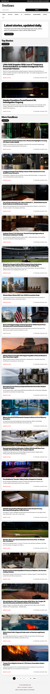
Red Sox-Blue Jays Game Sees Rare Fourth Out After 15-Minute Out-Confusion (24, 540)
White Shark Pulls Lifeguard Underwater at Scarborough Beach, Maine (24, 633)
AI (21, 14)
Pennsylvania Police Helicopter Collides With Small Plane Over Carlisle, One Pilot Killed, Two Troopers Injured (23, 449)
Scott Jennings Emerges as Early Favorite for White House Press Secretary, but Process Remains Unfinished (24, 325)
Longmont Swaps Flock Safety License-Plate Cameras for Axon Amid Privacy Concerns (24, 172)
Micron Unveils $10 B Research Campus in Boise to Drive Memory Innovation (24, 418)
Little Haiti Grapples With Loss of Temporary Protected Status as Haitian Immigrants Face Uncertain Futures (23, 66)
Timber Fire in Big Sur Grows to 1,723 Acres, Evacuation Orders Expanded (23, 664)
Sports (16, 14)
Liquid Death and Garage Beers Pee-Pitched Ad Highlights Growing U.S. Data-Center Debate (25, 141)
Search (37, 9)
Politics (10, 14)
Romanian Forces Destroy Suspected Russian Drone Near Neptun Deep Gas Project (24, 387)
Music (4, 14)
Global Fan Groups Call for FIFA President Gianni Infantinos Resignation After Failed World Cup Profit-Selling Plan (22, 265)
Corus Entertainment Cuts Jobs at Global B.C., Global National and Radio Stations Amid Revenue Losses (25, 203)
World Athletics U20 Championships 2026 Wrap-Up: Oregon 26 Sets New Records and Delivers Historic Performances (24, 602)
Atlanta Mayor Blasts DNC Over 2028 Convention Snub (21, 295)
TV (3, 17)
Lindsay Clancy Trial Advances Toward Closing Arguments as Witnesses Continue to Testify (23, 234)
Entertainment (37, 14)
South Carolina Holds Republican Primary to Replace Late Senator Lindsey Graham (24, 571)
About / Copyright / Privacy (24, 687)
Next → (34, 678)
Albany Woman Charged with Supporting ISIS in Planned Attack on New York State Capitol (25, 356)
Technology (28, 14)
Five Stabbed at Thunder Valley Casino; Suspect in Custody (22, 479)
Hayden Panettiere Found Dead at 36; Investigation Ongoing (19, 101)
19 (30, 678)
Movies (45, 14)
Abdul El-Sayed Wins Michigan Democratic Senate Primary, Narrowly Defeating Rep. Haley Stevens (22, 509)
